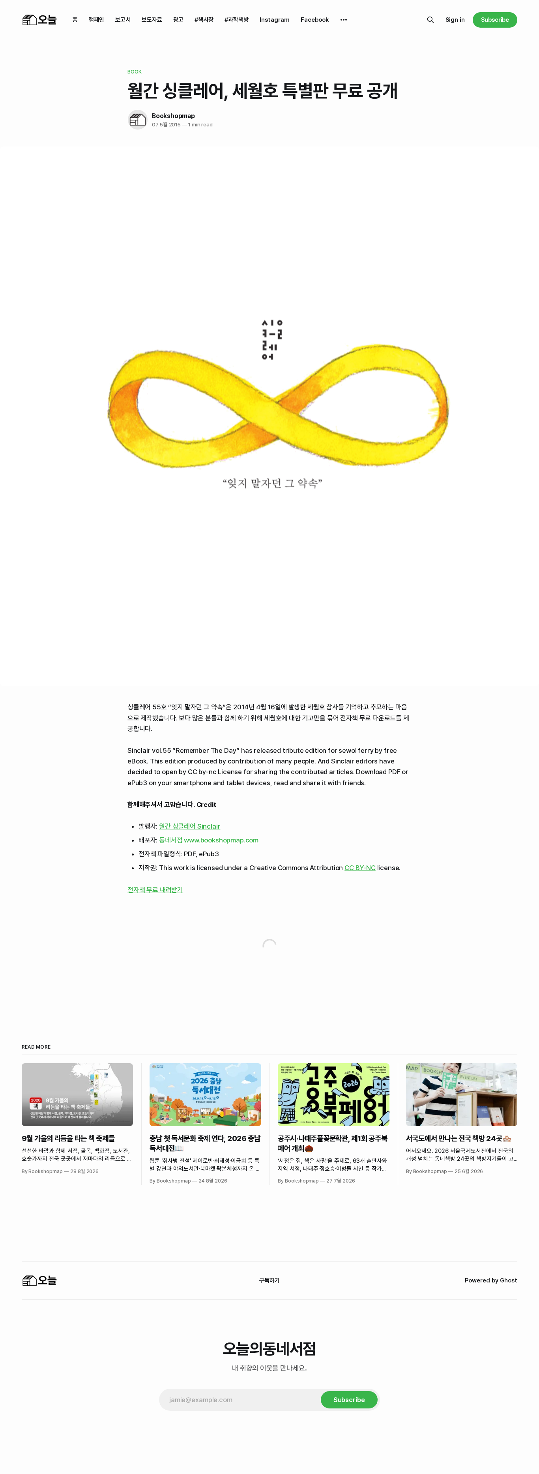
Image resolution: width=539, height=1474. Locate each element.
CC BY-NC (360, 868)
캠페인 (96, 19)
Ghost (508, 1280)
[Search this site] (430, 19)
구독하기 (269, 1280)
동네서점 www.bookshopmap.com (208, 840)
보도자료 (152, 19)
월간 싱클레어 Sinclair (189, 826)
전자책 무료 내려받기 (155, 890)
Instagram (275, 19)
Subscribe (495, 19)
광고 (178, 19)
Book (134, 72)
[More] (343, 19)
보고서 (123, 19)
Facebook (315, 19)
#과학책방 (237, 19)
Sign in (455, 19)
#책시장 (204, 19)
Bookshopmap (173, 116)
